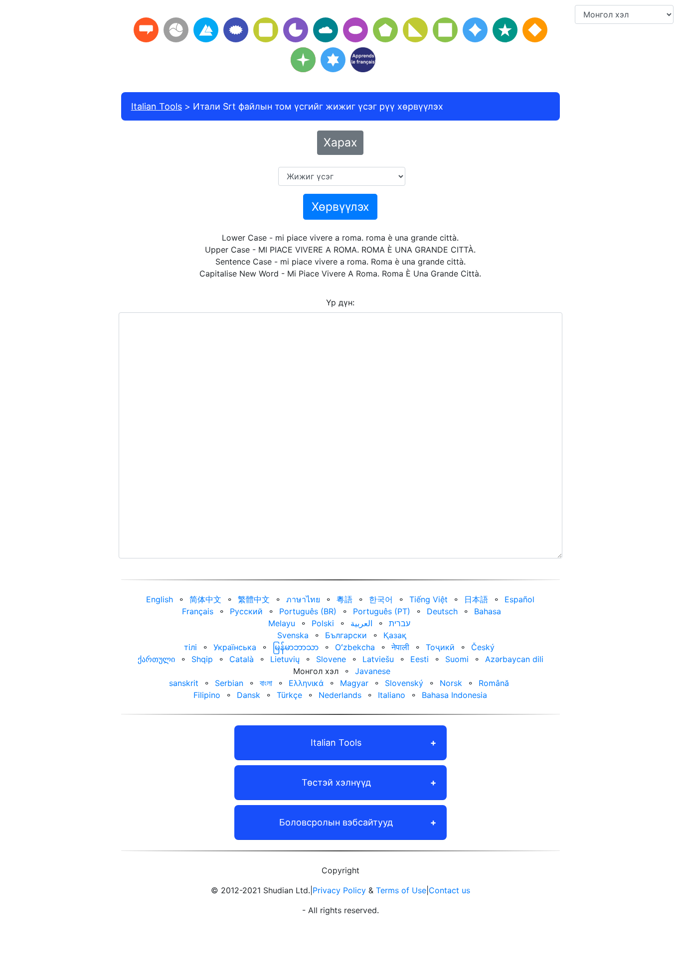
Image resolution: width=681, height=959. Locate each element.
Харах (340, 142)
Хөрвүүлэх (340, 207)
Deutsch (442, 611)
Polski (323, 623)
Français (197, 611)
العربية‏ (361, 623)
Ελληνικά (306, 683)
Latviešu (378, 659)
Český (483, 647)
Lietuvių (285, 659)
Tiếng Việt (428, 599)
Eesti (419, 659)
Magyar (354, 683)
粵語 (344, 599)
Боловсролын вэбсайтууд (336, 822)
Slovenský (404, 683)
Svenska (293, 635)
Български (346, 635)
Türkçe (289, 695)
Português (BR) (308, 611)
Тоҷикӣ (440, 647)
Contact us (449, 890)
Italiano (391, 695)
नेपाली (400, 647)
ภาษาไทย (303, 599)
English (159, 599)
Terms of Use (401, 890)
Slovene (331, 659)
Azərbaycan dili (514, 659)
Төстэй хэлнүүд (336, 782)
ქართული (156, 659)
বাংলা (266, 683)
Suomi (457, 659)
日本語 (476, 599)
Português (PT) (381, 611)
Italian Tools (156, 106)
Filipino (206, 695)
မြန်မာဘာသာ (296, 647)
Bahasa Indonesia (454, 695)
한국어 (381, 599)
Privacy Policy (339, 890)
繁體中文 (254, 599)
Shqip (202, 659)
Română (494, 683)
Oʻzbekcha (355, 647)
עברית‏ (399, 623)
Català (241, 659)
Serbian (229, 683)
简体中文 (205, 599)
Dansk (248, 695)
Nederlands (340, 695)
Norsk (451, 683)
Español (519, 599)
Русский (246, 611)
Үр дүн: (340, 302)
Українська (234, 647)
